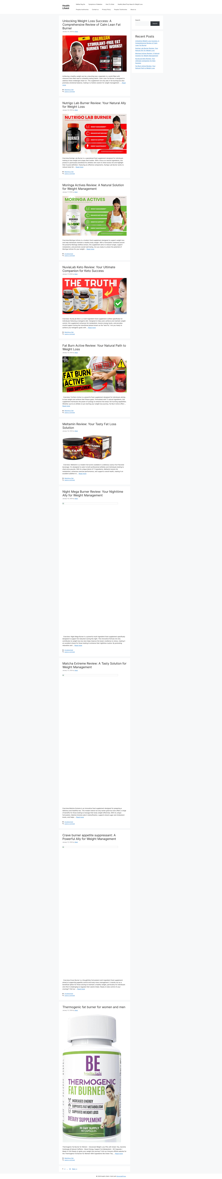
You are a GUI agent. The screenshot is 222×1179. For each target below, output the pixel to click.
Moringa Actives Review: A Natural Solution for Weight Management (93, 186)
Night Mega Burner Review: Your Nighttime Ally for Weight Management (92, 493)
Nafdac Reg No (80, 4)
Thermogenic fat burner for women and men (93, 1007)
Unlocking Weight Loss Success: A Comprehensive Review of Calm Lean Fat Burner (91, 24)
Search (137, 20)
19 (70, 1169)
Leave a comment (69, 91)
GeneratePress (121, 1176)
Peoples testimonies (82, 9)
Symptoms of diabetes (95, 4)
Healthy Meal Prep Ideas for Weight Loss (130, 4)
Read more (79, 167)
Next (74, 1169)
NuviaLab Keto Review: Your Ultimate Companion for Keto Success (88, 269)
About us (133, 9)
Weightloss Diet (69, 89)
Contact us (95, 9)
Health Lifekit (66, 7)
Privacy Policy (106, 9)
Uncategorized (68, 254)
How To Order (110, 4)
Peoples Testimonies (120, 9)
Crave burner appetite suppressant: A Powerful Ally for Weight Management (89, 837)
